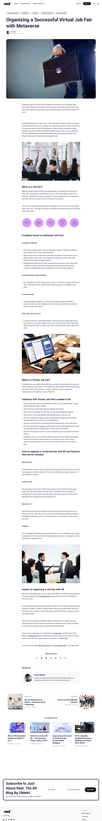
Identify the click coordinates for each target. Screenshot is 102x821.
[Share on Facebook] (36, 658)
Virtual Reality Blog (60, 645)
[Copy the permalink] (65, 658)
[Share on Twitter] (41, 658)
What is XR (42, 645)
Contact (84, 819)
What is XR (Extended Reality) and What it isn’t (16, 738)
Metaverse (33, 636)
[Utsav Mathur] (28, 678)
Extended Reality (44, 596)
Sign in (78, 3)
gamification (25, 13)
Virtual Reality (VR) (61, 13)
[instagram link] (8, 819)
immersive (35, 13)
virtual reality (57, 633)
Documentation (25, 3)
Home (16, 3)
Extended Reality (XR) (13, 13)
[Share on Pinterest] (46, 658)
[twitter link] (3, 819)
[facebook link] (6, 819)
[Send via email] (60, 658)
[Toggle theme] (98, 4)
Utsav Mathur (13, 31)
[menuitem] (16, 3)
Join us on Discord (38, 3)
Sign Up (87, 3)
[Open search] (94, 4)
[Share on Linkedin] (55, 658)
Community (85, 816)
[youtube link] (11, 819)
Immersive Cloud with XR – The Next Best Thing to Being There (39, 738)
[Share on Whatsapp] (51, 658)
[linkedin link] (13, 819)
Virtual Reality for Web (47, 13)
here (66, 638)
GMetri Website (86, 813)
